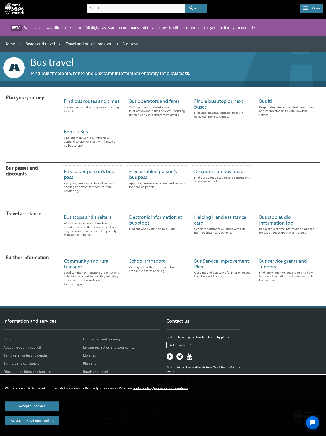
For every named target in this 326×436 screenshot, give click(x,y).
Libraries (89, 355)
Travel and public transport (90, 43)
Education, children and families (27, 372)
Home (10, 43)
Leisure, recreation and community (108, 347)
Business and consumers (21, 364)
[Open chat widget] (312, 422)
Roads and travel (41, 43)
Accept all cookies (32, 406)
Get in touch (177, 345)
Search (198, 8)
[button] (311, 8)
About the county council (22, 347)
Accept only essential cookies (32, 421)
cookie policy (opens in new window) (160, 388)
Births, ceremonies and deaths (25, 355)
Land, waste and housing (101, 339)
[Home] (14, 10)
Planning (90, 364)
